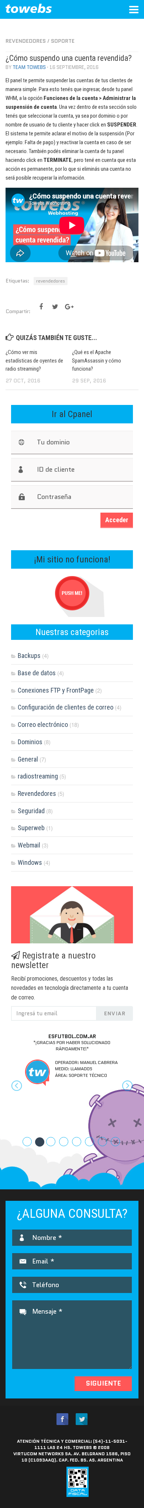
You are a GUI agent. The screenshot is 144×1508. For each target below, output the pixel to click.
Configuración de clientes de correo (65, 707)
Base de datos (37, 673)
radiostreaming (38, 776)
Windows (30, 862)
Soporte (63, 41)
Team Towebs (29, 67)
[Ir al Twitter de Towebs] (82, 1419)
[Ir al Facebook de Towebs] (62, 1419)
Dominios (30, 742)
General (28, 759)
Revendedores (26, 41)
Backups (29, 655)
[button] (20, 1092)
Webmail (29, 845)
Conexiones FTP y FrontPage (56, 690)
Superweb (31, 828)
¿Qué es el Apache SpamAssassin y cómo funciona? (96, 360)
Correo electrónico (43, 724)
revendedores (50, 281)
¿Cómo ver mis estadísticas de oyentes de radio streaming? (34, 360)
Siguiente (103, 1383)
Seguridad (31, 811)
